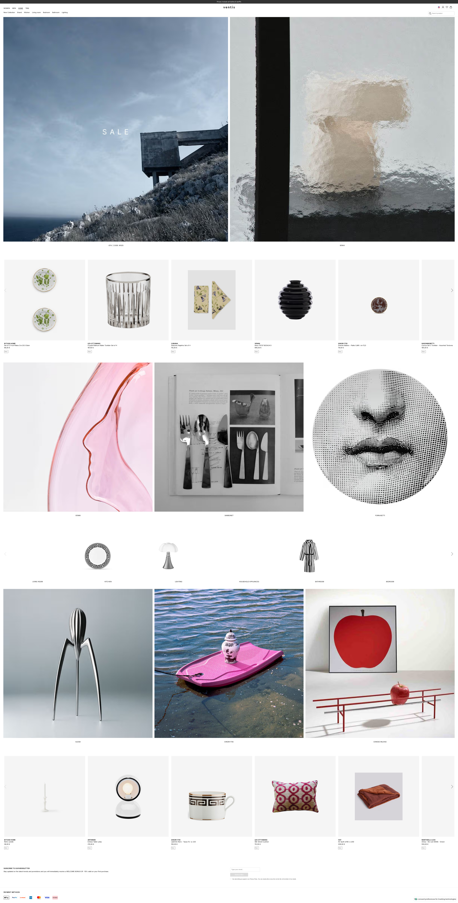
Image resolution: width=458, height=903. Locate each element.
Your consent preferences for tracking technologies (435, 899)
